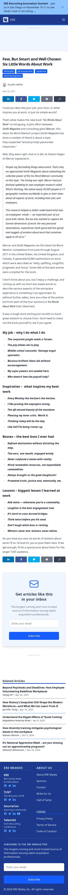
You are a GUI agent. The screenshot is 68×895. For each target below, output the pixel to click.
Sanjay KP (8, 694)
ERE (6, 775)
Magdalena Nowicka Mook (16, 720)
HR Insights (9, 71)
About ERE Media (47, 774)
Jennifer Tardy (10, 709)
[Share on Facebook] (21, 99)
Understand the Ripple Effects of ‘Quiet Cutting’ (32, 717)
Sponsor (42, 781)
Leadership (41, 71)
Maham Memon (11, 735)
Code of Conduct (47, 831)
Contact (41, 787)
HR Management (25, 71)
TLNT (7, 792)
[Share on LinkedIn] (8, 99)
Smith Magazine (11, 129)
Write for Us (44, 793)
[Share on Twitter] (34, 99)
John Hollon (17, 84)
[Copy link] (59, 99)
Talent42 (10, 820)
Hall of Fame (44, 800)
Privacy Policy (45, 818)
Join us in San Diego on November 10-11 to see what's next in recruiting (29, 7)
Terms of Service (46, 825)
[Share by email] (47, 99)
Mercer (50, 129)
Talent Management (13, 75)
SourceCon (11, 806)
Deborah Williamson (13, 749)
